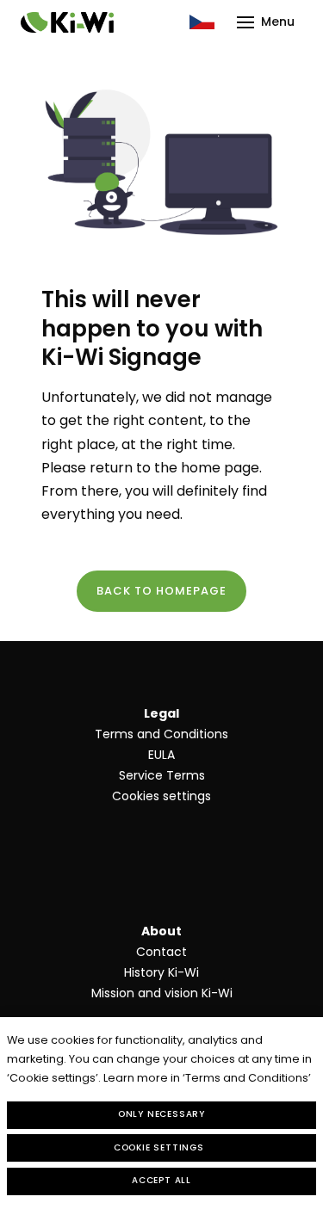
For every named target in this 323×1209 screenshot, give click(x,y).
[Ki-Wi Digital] (67, 22)
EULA (161, 754)
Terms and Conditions (161, 734)
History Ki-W (160, 972)
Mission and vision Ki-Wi (162, 993)
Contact (161, 951)
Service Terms (162, 775)
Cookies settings (161, 796)
